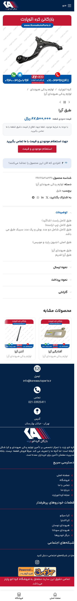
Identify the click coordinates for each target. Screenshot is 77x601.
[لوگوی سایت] (11, 5)
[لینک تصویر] (37, 572)
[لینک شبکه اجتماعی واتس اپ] (38, 197)
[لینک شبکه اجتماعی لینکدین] (42, 197)
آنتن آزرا (19, 352)
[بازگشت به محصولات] (64, 102)
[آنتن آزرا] (19, 333)
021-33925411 (37, 402)
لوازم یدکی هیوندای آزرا (57, 94)
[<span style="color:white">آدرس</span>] (37, 411)
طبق (58, 191)
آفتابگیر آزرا (55, 352)
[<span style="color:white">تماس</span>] (37, 390)
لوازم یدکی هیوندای (42, 89)
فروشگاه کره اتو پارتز (17, 579)
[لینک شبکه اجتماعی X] (47, 197)
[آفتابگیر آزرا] (55, 333)
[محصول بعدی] (60, 102)
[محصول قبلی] (69, 102)
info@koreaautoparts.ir (37, 380)
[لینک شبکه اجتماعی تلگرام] (33, 197)
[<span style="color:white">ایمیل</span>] (37, 368)
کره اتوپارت (64, 89)
